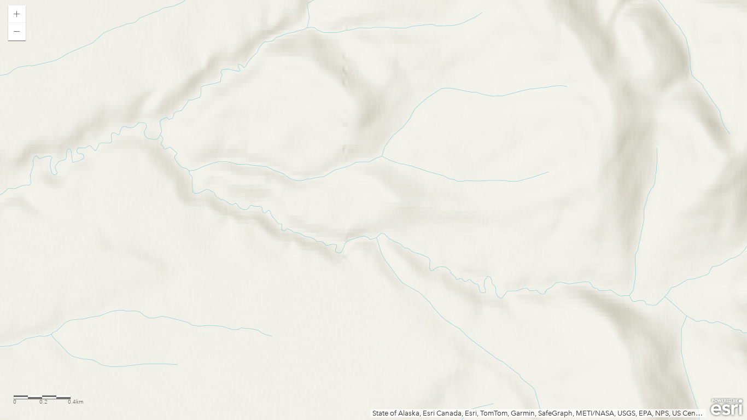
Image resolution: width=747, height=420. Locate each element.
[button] (17, 14)
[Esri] (726, 407)
